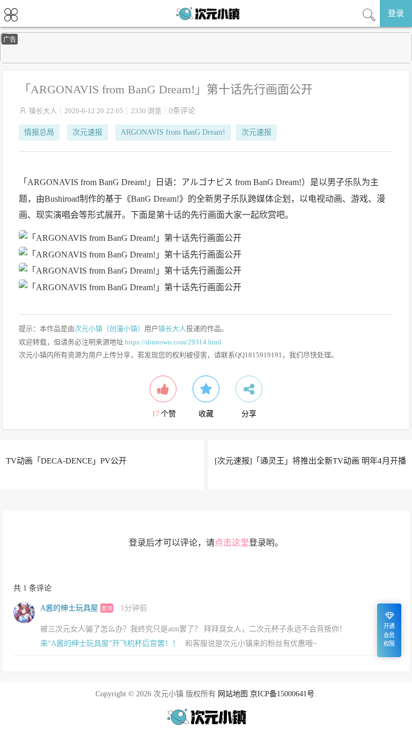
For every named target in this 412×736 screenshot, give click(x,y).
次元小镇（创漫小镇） (109, 329)
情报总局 (39, 132)
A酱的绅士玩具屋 (69, 608)
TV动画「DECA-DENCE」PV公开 (66, 461)
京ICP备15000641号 (282, 694)
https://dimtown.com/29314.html (173, 342)
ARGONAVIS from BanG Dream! (173, 132)
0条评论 (182, 111)
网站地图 (233, 694)
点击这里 (232, 542)
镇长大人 (43, 111)
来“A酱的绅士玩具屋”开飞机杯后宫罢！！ (110, 643)
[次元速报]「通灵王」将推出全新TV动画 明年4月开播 (310, 461)
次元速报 (87, 132)
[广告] (206, 61)
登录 (396, 13)
